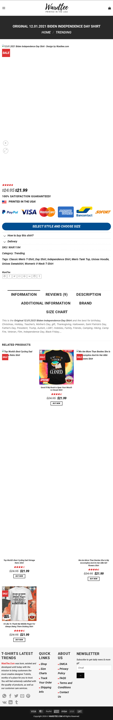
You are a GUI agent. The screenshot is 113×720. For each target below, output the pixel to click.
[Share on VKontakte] (29, 276)
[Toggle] (4, 236)
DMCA (63, 664)
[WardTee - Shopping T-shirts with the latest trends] (56, 8)
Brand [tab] (85, 303)
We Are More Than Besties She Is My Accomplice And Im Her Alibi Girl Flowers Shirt (93, 563)
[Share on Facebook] (9, 276)
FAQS (63, 678)
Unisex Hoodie (100, 259)
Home (46, 32)
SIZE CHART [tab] (57, 312)
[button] (3, 8)
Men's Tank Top (81, 259)
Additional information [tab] (45, 303)
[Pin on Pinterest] (24, 276)
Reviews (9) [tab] (57, 294)
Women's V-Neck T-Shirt (39, 263)
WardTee (6, 272)
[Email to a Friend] (19, 276)
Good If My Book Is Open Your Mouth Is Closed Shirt (56, 388)
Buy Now (19, 576)
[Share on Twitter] (14, 276)
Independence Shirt (58, 259)
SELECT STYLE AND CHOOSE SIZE (56, 226)
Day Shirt (40, 259)
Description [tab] (88, 294)
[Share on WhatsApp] (4, 276)
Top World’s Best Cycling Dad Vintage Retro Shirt (19, 561)
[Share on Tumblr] (39, 276)
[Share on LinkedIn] (34, 276)
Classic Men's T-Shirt (21, 259)
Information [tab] (24, 294)
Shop (44, 664)
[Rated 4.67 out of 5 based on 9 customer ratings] (56, 185)
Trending (63, 32)
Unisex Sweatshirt (12, 263)
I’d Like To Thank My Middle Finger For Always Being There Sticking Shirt (19, 625)
